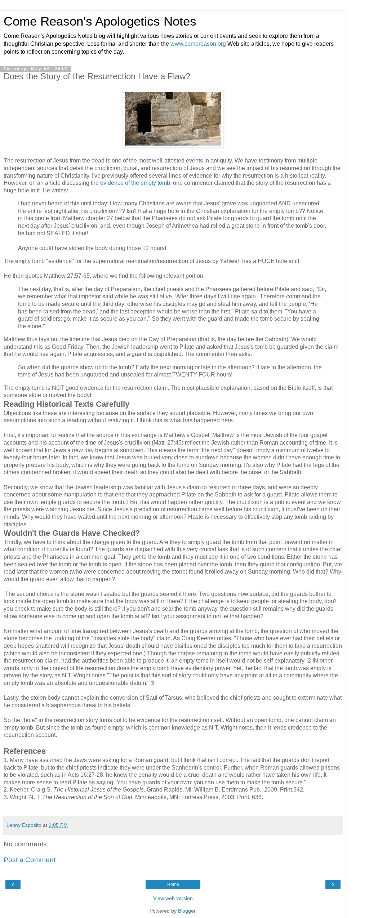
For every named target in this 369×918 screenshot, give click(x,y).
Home (173, 884)
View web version (173, 898)
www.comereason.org (198, 44)
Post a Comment (29, 860)
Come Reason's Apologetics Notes (100, 21)
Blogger (186, 911)
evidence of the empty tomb (134, 183)
